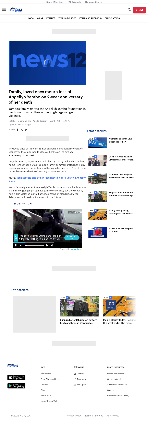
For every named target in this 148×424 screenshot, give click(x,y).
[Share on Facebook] (17, 130)
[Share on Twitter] (22, 130)
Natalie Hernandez (18, 121)
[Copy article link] (26, 130)
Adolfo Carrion (40, 121)
